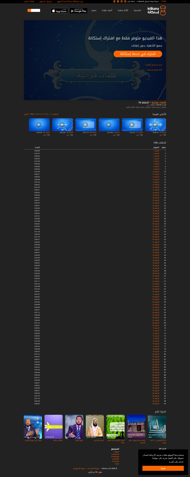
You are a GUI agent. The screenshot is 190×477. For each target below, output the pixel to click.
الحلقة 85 (156, 367)
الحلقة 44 (156, 260)
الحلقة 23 (156, 205)
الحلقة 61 (156, 304)
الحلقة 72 (156, 333)
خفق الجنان (79, 440)
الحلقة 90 (156, 380)
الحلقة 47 (156, 268)
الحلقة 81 (156, 356)
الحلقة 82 (156, 359)
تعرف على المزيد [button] (176, 461)
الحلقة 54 (156, 286)
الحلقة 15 (156, 184)
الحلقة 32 (156, 229)
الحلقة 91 (156, 382)
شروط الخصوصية (79, 468)
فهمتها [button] (163, 468)
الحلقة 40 (156, 249)
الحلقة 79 (156, 351)
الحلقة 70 (156, 328)
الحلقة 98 (156, 401)
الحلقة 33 (156, 231)
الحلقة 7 (156, 163)
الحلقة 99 (156, 403)
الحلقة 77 (156, 346)
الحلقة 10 (156, 171)
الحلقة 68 (92, 132)
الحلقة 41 (156, 252)
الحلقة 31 (156, 226)
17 (29, 114)
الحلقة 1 (156, 150)
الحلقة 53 (156, 283)
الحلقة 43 (156, 257)
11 (43, 114)
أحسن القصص (99, 440)
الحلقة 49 (156, 273)
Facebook (115, 454)
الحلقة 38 (156, 244)
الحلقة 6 (116, 132)
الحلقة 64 (156, 312)
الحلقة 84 (156, 364)
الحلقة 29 (156, 221)
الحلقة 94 (156, 390)
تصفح (94, 10)
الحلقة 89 (156, 377)
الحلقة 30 (156, 223)
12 (41, 114)
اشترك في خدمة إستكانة (138, 54)
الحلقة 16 (156, 187)
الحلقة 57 (139, 132)
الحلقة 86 (156, 369)
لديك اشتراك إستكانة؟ (154, 69)
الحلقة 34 (156, 234)
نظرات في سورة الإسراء (33, 440)
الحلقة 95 (156, 393)
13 (39, 114)
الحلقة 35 (156, 236)
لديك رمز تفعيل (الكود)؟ (153, 64)
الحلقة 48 (156, 270)
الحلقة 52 (156, 281)
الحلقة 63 (156, 309)
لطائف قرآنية (58, 440)
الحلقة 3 (156, 156)
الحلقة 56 (162, 132)
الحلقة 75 (156, 341)
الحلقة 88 (156, 375)
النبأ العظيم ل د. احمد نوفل (158, 441)
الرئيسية (137, 10)
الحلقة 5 (156, 158)
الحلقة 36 (156, 239)
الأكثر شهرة (123, 10)
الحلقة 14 (156, 182)
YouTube (115, 461)
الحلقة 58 (69, 132)
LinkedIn (115, 459)
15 (34, 114)
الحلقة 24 (156, 208)
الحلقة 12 (156, 176)
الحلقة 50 (156, 276)
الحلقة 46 (156, 265)
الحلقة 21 (156, 200)
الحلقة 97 (156, 398)
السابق (55, 114)
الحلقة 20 (156, 197)
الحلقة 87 (156, 372)
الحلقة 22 (156, 203)
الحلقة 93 (156, 388)
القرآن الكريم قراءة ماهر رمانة (116, 441)
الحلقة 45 (156, 262)
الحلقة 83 (46, 132)
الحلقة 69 (156, 325)
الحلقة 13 (156, 179)
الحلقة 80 (156, 354)
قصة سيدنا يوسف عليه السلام (137, 441)
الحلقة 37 (156, 242)
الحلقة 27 (156, 216)
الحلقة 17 (156, 189)
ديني (148, 104)
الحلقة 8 (156, 166)
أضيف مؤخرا (107, 10)
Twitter (116, 452)
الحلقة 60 (156, 302)
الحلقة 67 (156, 320)
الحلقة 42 (156, 255)
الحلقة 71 (156, 330)
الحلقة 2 (156, 153)
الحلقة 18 (156, 192)
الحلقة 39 (156, 247)
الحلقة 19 (156, 195)
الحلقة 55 (156, 289)
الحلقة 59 (156, 299)
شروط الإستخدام (93, 468)
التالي (26, 114)
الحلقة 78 (156, 349)
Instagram (115, 456)
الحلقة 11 (156, 174)
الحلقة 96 (156, 396)
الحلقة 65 (156, 315)
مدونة (117, 463)
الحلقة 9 (156, 169)
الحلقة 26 (156, 213)
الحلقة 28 (156, 218)
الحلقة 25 (156, 210)
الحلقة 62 (156, 307)
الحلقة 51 (156, 278)
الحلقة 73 (156, 336)
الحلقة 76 (156, 343)
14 (36, 114)
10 (46, 114)
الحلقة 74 (156, 338)
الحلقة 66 (156, 317)
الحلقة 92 (156, 385)
